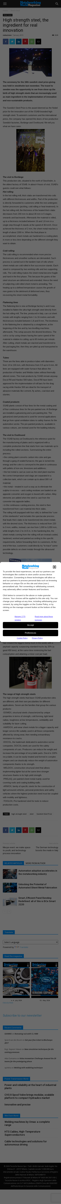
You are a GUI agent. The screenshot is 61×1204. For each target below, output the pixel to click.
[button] (54, 567)
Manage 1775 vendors (20, 618)
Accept (30, 625)
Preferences (30, 633)
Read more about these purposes (44, 618)
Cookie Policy (22, 638)
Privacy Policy (37, 638)
